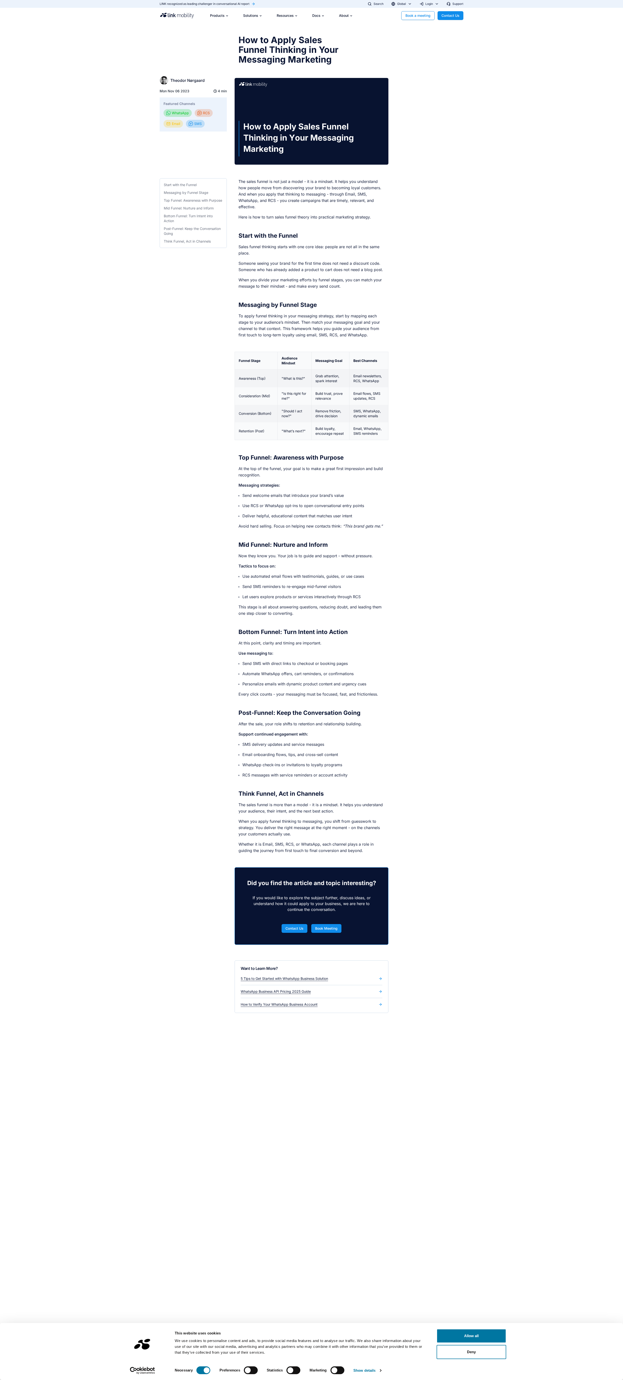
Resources (285, 15)
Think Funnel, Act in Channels (187, 241)
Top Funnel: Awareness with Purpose (193, 200)
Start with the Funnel (180, 185)
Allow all (471, 1336)
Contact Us (450, 15)
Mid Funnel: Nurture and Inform (189, 208)
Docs (316, 15)
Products (217, 15)
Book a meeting (418, 15)
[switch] (251, 1370)
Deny (471, 1352)
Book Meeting (326, 928)
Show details (364, 1370)
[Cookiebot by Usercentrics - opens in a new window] (142, 1370)
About (344, 15)
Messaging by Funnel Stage (186, 192)
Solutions (250, 15)
